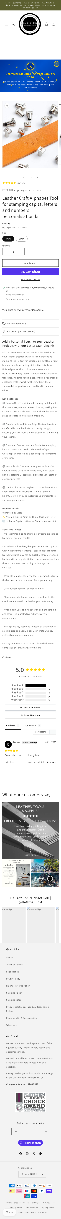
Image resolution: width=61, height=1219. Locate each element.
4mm (8, 238)
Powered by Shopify (32, 1203)
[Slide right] (37, 177)
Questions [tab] (30, 725)
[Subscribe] (46, 1131)
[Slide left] (23, 177)
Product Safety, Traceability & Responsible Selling (27, 1008)
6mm (21, 238)
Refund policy (48, 1203)
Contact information (25, 1212)
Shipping (5, 228)
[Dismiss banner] (56, 64)
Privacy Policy (13, 978)
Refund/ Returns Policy (18, 985)
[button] (6, 24)
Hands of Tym (18, 1203)
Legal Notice (12, 971)
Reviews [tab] (10, 725)
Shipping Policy (14, 992)
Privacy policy (16, 1208)
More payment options (30, 279)
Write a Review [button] (32, 707)
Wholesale (11, 1025)
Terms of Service (14, 964)
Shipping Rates (13, 999)
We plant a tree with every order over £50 (23, 310)
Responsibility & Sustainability (21, 1018)
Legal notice (42, 1212)
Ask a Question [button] (32, 715)
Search (9, 957)
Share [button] (8, 657)
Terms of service (31, 1208)
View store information (17, 299)
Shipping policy (47, 1208)
